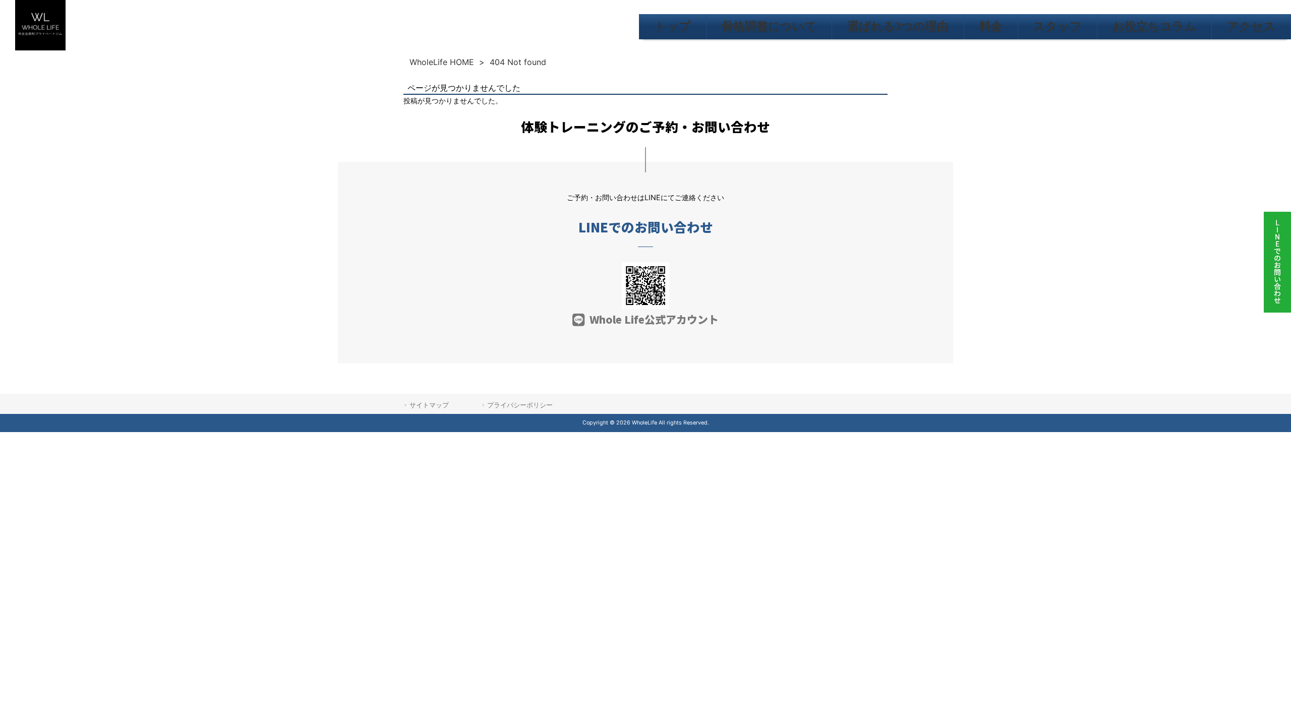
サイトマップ (429, 405)
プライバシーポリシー (520, 405)
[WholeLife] (40, 47)
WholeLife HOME (441, 62)
